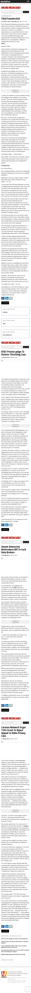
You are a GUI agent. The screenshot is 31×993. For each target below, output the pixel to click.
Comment (5, 303)
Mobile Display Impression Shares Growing (13, 954)
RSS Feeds (19, 973)
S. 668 (14, 587)
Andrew (5, 21)
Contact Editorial (12, 973)
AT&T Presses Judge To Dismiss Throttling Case (14, 938)
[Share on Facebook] (3, 298)
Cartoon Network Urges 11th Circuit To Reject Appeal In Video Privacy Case (14, 946)
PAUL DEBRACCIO (7, 335)
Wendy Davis (6, 357)
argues (26, 826)
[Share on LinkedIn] (7, 298)
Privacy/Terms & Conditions (14, 975)
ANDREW (5, 312)
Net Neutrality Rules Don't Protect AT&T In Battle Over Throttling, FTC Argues (15, 950)
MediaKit (19, 972)
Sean (9, 21)
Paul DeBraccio (15, 21)
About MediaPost (12, 972)
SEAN (4, 323)
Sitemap (25, 973)
